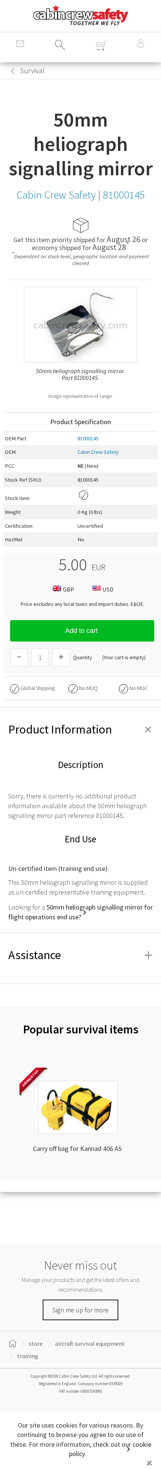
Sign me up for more (80, 1310)
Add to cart (81, 630)
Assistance (80, 955)
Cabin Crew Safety (98, 452)
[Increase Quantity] (61, 657)
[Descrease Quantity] (19, 657)
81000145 (88, 438)
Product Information (80, 729)
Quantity (82, 657)
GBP (68, 589)
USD (108, 589)
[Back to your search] (12, 70)
